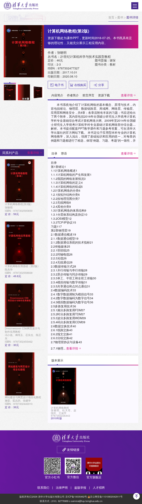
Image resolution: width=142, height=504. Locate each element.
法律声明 (62, 487)
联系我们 (43, 487)
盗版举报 (80, 487)
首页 (111, 17)
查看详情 (127, 95)
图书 (120, 17)
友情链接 (73, 449)
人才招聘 (99, 487)
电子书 (59, 85)
